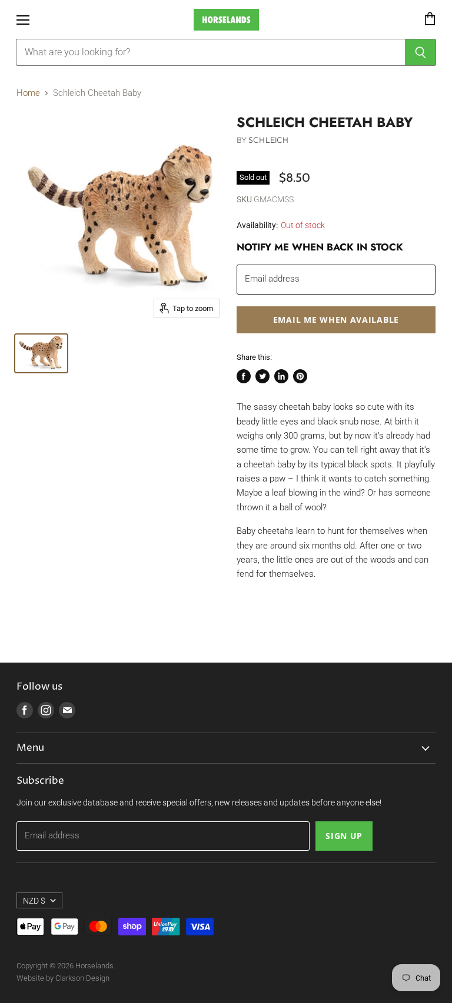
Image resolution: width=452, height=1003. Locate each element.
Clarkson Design (82, 978)
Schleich (268, 140)
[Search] (420, 52)
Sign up (344, 835)
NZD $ (34, 900)
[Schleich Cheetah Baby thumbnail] (41, 353)
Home (28, 93)
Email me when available (336, 319)
